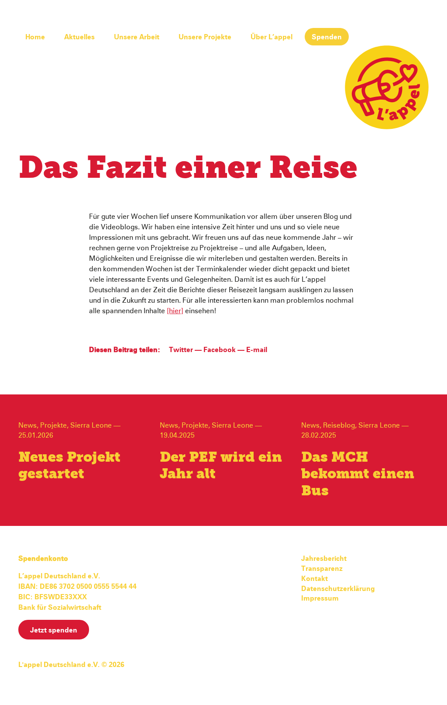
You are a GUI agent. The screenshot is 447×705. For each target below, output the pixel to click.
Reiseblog (339, 425)
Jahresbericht (324, 558)
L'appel (387, 87)
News (27, 425)
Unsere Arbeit (136, 37)
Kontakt (314, 578)
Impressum (320, 598)
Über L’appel (271, 37)
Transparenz (322, 568)
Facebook (219, 349)
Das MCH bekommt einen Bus (357, 474)
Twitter (181, 349)
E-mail (256, 349)
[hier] (175, 311)
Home (35, 37)
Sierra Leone (91, 425)
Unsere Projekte (205, 37)
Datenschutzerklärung (338, 588)
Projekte (53, 425)
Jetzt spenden (53, 630)
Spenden (327, 37)
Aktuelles (79, 37)
